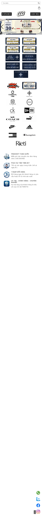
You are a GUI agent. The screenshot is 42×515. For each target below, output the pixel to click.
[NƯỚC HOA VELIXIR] (12, 102)
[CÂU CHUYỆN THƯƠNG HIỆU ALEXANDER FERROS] (21, 74)
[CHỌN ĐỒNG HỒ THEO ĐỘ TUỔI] (29, 66)
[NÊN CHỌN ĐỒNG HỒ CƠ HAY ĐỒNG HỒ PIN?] (29, 58)
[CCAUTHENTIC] (21, 13)
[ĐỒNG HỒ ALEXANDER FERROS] (29, 94)
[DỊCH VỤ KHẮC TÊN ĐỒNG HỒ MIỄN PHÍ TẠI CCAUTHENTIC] (12, 66)
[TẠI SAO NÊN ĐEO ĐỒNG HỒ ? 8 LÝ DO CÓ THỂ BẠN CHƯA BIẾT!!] (12, 50)
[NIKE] (12, 127)
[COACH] (12, 119)
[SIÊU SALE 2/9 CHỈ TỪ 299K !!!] (29, 86)
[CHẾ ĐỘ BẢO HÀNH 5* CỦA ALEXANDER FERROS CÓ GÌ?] (12, 58)
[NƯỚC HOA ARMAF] (29, 102)
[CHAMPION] (29, 135)
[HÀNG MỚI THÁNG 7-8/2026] (12, 86)
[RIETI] (21, 144)
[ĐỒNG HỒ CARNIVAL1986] (12, 94)
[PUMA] (29, 119)
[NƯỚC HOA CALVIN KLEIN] (12, 111)
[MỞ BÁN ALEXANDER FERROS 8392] (29, 41)
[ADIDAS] (29, 127)
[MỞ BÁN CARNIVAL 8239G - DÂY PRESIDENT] (12, 41)
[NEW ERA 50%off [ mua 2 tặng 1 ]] (29, 111)
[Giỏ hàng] (39, 8)
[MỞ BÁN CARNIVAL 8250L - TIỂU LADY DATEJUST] (29, 50)
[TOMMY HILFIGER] (12, 135)
